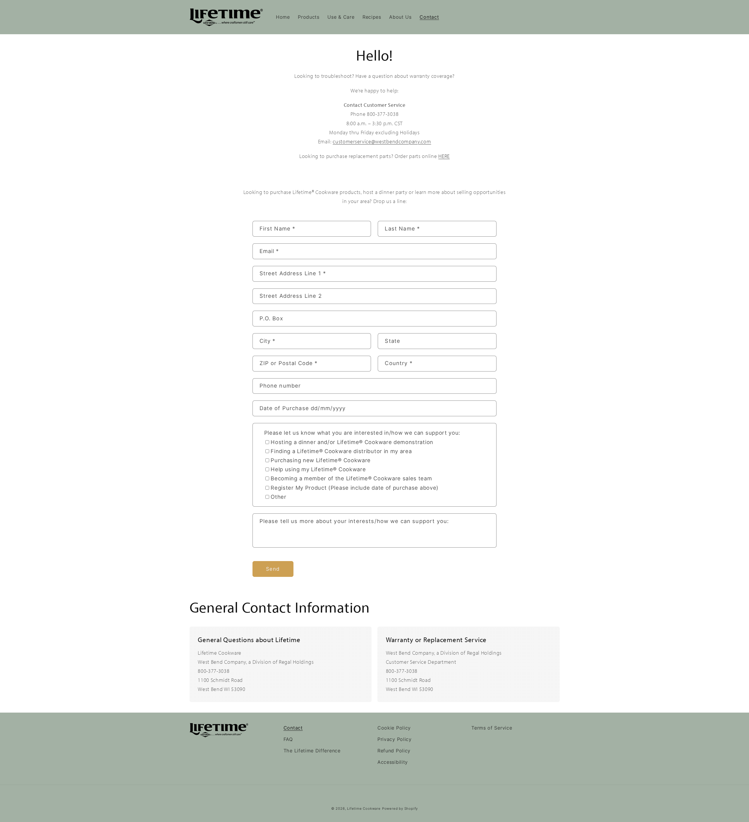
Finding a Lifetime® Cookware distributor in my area (341, 451)
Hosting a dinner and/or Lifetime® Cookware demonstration (352, 442)
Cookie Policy (394, 728)
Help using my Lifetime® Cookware (318, 469)
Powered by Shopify (400, 808)
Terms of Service (491, 728)
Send (273, 569)
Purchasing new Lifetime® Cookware (321, 460)
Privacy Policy (394, 739)
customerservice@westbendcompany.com (382, 141)
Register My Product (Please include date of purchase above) (355, 487)
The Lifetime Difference (312, 751)
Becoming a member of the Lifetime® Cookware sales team (351, 478)
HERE (444, 155)
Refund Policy (393, 751)
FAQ (288, 739)
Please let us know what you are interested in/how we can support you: (362, 432)
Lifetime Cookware (364, 808)
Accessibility (392, 762)
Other (278, 496)
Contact (293, 728)
